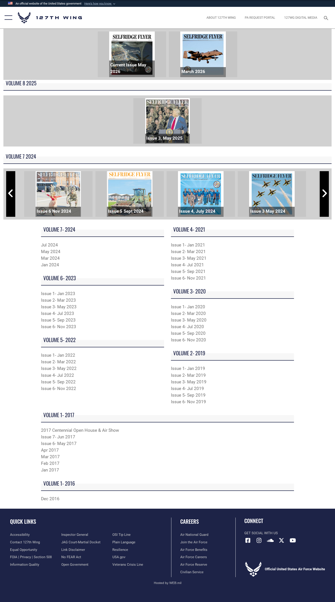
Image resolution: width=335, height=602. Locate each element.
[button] (100, 3)
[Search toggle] (327, 18)
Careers (189, 521)
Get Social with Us (261, 533)
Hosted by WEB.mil (167, 583)
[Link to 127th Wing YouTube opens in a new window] (292, 540)
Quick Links (23, 521)
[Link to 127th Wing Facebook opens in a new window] (247, 540)
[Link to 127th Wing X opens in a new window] (281, 540)
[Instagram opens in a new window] (259, 540)
